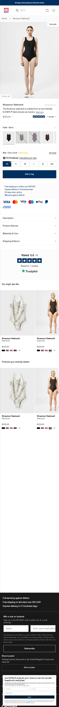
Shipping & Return (11, 241)
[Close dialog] (54, 677)
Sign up (29, 697)
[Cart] (47, 10)
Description (8, 218)
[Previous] (50, 127)
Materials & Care (10, 233)
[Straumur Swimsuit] (17, 312)
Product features (10, 225)
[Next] (54, 127)
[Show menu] (54, 10)
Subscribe (29, 648)
